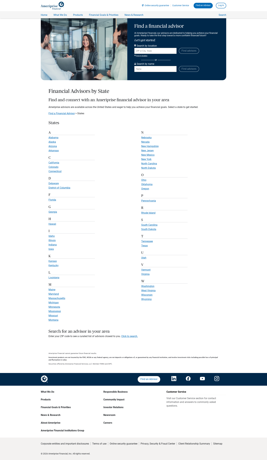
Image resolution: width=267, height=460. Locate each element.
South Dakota (148, 229)
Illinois (52, 240)
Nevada (145, 141)
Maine (52, 289)
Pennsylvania (148, 200)
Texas (144, 245)
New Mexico (148, 154)
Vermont (145, 269)
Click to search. (129, 336)
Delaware (54, 183)
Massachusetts (57, 298)
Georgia (53, 211)
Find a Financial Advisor (62, 113)
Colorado (53, 167)
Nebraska (146, 137)
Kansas (53, 261)
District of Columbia (59, 187)
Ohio (143, 180)
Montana (53, 319)
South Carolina (149, 224)
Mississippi (55, 311)
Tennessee (147, 241)
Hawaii (52, 223)
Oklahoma (147, 184)
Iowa (51, 249)
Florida (52, 199)
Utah (143, 257)
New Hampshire (150, 146)
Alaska (52, 141)
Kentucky (54, 265)
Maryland (54, 293)
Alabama (53, 137)
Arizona (53, 146)
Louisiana (54, 277)
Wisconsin (147, 294)
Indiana (53, 244)
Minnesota (54, 306)
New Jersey (147, 150)
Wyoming (146, 299)
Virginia (145, 274)
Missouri (53, 315)
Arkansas (54, 150)
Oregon (145, 188)
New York (146, 159)
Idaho (52, 236)
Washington (147, 286)
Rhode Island (148, 212)
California (54, 162)
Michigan (54, 302)
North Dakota (148, 167)
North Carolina (149, 163)
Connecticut (55, 171)
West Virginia (148, 290)
